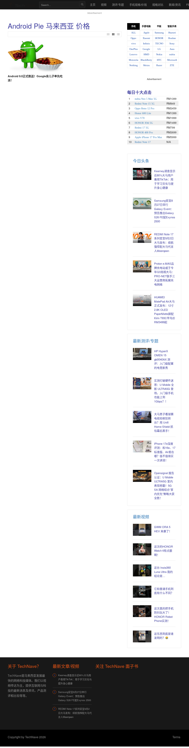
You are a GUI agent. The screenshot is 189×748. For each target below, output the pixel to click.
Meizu (146, 65)
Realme (172, 38)
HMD (146, 54)
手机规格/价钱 (138, 4)
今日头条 (141, 160)
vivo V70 (140, 118)
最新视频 (141, 516)
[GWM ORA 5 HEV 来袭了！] (142, 530)
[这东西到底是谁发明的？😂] (142, 637)
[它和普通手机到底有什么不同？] (142, 592)
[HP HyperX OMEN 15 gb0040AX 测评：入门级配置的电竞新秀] (142, 354)
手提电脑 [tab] (146, 26)
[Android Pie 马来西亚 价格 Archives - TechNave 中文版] (21, 4)
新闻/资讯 (175, 4)
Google (146, 49)
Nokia (159, 54)
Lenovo (133, 54)
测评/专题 (118, 4)
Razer (159, 65)
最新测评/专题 (145, 341)
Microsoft (172, 60)
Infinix (146, 43)
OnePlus (133, 49)
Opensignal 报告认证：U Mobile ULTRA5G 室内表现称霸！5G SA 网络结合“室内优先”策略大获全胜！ (164, 485)
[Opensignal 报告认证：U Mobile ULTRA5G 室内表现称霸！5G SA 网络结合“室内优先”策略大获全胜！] (142, 476)
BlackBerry (146, 60)
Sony (172, 43)
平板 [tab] (159, 26)
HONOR (159, 38)
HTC (159, 60)
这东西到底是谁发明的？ (163, 636)
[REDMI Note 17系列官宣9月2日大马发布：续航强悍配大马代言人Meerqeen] (142, 237)
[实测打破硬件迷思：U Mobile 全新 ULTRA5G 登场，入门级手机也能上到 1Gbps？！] (142, 383)
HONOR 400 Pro (144, 132)
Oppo (133, 38)
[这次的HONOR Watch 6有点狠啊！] (142, 549)
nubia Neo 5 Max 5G (146, 99)
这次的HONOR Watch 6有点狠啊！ (163, 550)
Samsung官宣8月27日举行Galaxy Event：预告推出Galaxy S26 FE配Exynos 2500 (164, 211)
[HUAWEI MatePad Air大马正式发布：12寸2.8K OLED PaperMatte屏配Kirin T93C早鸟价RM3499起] (142, 300)
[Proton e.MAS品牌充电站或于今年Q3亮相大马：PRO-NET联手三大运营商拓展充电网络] (142, 266)
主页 (92, 4)
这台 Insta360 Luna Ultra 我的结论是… (163, 572)
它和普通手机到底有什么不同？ (163, 591)
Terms (176, 737)
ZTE (172, 65)
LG (159, 49)
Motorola (133, 60)
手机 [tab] (133, 26)
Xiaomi (146, 38)
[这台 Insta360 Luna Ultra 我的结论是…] (142, 570)
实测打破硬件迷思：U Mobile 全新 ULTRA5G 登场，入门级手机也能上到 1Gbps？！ (164, 390)
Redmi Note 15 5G (144, 103)
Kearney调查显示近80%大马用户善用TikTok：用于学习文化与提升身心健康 (164, 179)
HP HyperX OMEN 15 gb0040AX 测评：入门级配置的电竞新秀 (163, 359)
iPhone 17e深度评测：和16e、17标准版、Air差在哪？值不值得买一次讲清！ (164, 452)
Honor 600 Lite (143, 113)
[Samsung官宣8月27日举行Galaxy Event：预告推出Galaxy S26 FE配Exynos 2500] (142, 203)
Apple (146, 32)
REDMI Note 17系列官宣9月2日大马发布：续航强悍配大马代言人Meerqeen (164, 242)
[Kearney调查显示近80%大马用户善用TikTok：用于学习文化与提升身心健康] (142, 174)
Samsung (159, 32)
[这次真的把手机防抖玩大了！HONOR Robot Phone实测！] (142, 611)
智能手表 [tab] (172, 26)
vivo (133, 43)
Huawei (172, 32)
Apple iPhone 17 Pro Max (148, 137)
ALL (133, 32)
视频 (103, 4)
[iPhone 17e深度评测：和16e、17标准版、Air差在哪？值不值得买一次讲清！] (142, 446)
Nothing (133, 65)
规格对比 (157, 4)
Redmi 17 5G (142, 127)
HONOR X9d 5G (144, 123)
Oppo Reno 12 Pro (144, 108)
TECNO (159, 43)
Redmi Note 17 (143, 142)
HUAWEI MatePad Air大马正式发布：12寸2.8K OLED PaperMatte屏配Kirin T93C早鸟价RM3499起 (164, 309)
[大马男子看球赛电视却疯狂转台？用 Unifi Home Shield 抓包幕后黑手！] (142, 417)
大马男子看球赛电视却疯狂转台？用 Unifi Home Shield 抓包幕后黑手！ (163, 422)
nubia (172, 54)
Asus (172, 49)
